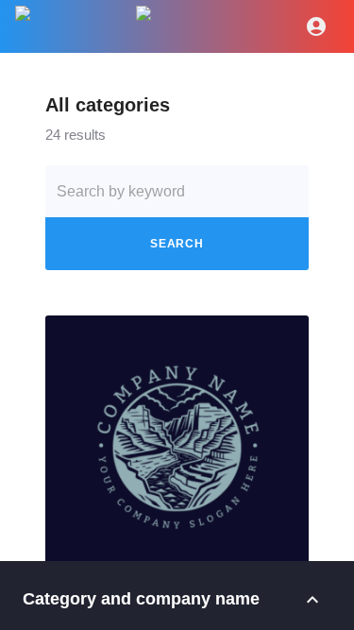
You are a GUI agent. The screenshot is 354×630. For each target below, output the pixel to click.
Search (177, 243)
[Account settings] (316, 26)
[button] (177, 447)
